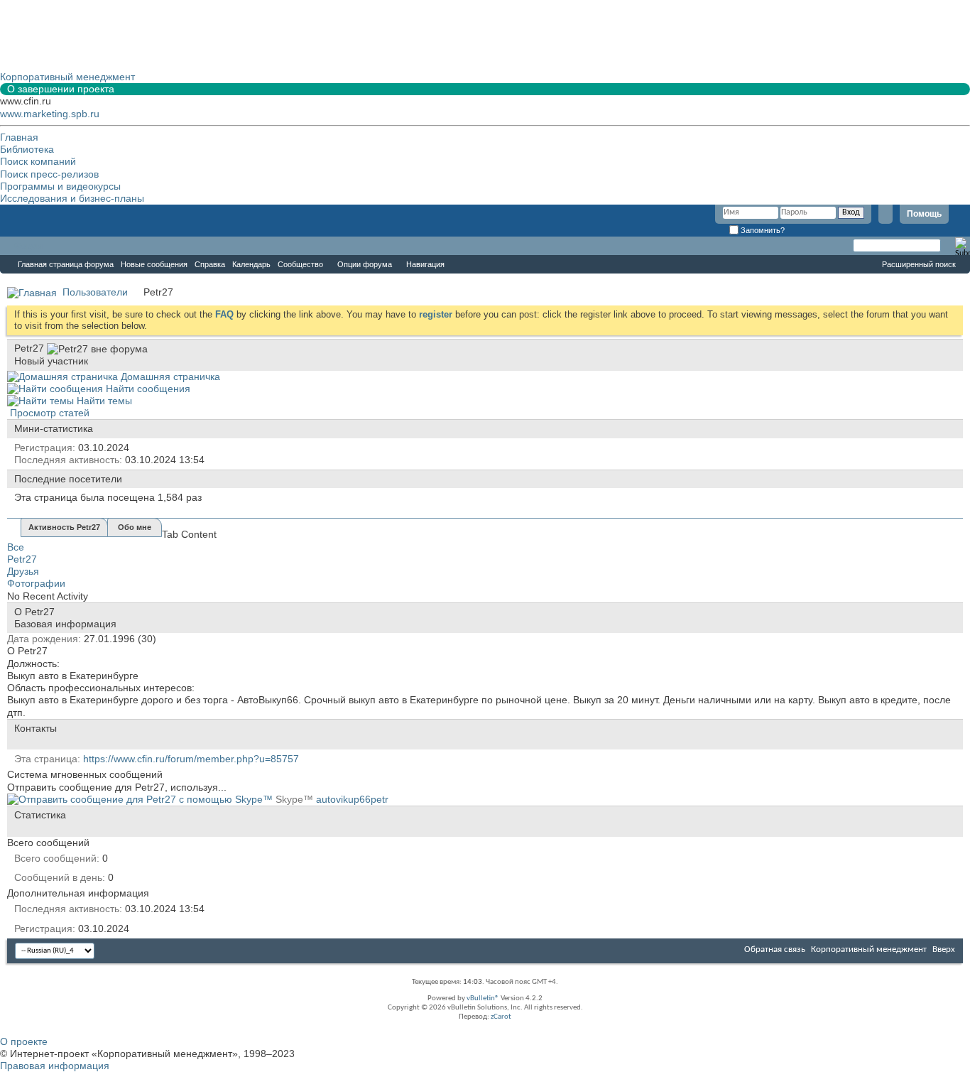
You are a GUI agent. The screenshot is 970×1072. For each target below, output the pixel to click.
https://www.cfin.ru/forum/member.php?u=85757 (191, 758)
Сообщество (300, 264)
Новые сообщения (154, 264)
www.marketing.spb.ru (49, 113)
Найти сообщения (146, 388)
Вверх (943, 949)
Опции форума (364, 264)
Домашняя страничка (169, 376)
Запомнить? (762, 230)
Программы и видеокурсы (60, 186)
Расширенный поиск (919, 264)
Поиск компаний (38, 161)
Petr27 (22, 559)
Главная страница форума (66, 264)
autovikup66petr (352, 799)
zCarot (501, 1017)
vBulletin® (483, 998)
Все (15, 547)
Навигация (425, 264)
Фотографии (36, 583)
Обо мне (134, 527)
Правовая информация (54, 1065)
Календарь (251, 264)
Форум (28, 246)
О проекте (24, 1041)
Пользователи (95, 292)
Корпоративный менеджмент (869, 949)
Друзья (23, 571)
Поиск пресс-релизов (49, 174)
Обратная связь (774, 949)
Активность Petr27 (64, 527)
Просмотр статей (48, 412)
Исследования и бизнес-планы (72, 198)
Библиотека (27, 149)
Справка (210, 264)
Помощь (924, 214)
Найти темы (103, 400)
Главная (19, 137)
